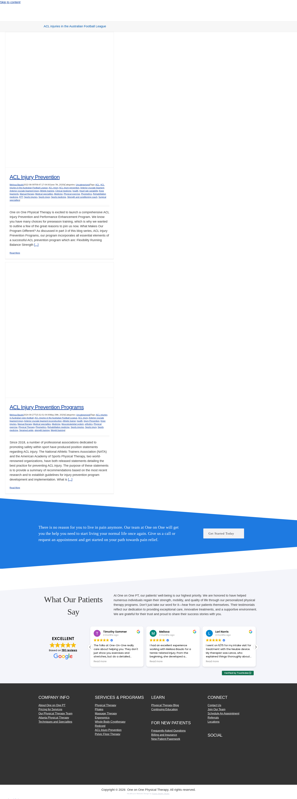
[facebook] (209, 743)
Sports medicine (58, 197)
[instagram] (215, 743)
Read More (15, 253)
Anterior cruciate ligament (92, 188)
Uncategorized (83, 185)
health (75, 191)
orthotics (89, 424)
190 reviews (69, 650)
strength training (42, 430)
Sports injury (44, 197)
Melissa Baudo (17, 185)
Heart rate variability (88, 191)
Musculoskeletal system (73, 424)
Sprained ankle (26, 430)
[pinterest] (221, 743)
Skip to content (10, 2)
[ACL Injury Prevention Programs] (59, 330)
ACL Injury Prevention (35, 177)
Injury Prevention (92, 421)
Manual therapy (27, 194)
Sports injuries (30, 197)
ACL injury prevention (69, 188)
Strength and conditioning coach (82, 197)
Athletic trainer (69, 421)
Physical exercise (72, 194)
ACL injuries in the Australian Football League (56, 418)
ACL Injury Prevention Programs (47, 407)
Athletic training (47, 191)
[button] (255, 647)
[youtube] (227, 743)
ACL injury (53, 188)
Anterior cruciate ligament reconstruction (43, 421)
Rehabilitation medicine (58, 427)
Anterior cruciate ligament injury (24, 191)
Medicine (58, 194)
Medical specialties (44, 194)
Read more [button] (100, 661)
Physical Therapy (27, 427)
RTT (21, 197)
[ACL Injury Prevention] (59, 100)
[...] (36, 244)
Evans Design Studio (160, 794)
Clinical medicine (63, 191)
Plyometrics (86, 194)
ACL (97, 185)
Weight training (58, 430)
